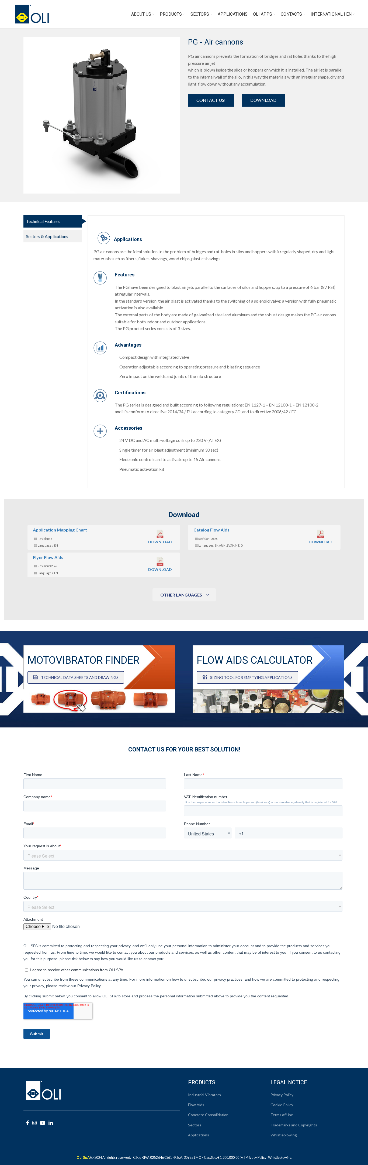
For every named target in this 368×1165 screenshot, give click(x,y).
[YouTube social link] (42, 1123)
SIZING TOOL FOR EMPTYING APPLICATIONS (251, 677)
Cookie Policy (281, 1104)
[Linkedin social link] (50, 1123)
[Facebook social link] (28, 1123)
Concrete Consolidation (208, 1114)
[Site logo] (32, 13)
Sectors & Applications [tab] (47, 236)
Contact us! (210, 100)
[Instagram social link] (34, 1123)
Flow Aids (196, 1104)
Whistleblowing (283, 1135)
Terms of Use (281, 1114)
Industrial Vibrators (204, 1094)
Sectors (194, 1125)
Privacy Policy (281, 1094)
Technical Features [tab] (43, 221)
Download (263, 100)
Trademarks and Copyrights (293, 1125)
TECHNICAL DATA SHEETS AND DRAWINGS (80, 677)
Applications (198, 1135)
